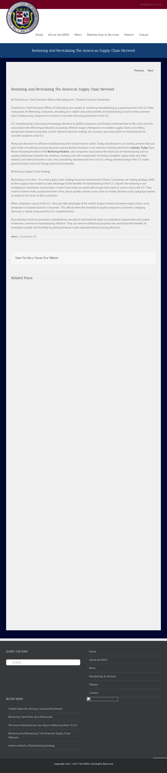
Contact (93, 693)
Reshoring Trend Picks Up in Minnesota (30, 717)
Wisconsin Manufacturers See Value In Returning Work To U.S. (43, 725)
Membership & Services (102, 676)
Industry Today (139, 147)
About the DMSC (98, 660)
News (14, 236)
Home (92, 651)
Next (150, 70)
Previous (139, 70)
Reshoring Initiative (58, 151)
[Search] (155, 34)
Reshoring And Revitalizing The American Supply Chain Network (39, 735)
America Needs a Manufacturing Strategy (32, 745)
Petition (93, 684)
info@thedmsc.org (150, 4)
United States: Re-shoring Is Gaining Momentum (36, 709)
